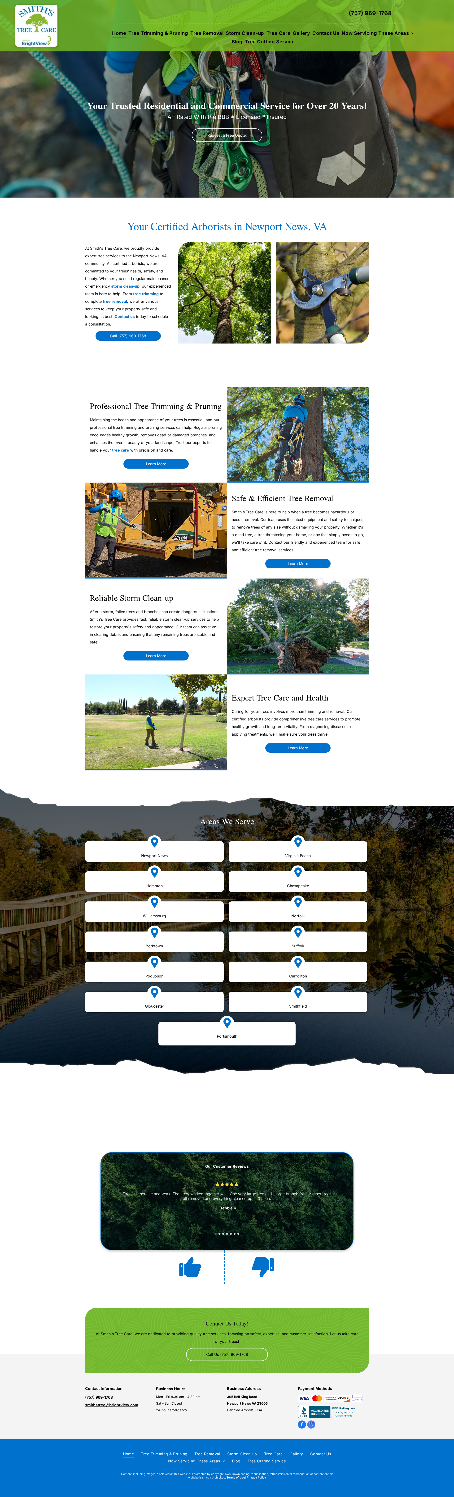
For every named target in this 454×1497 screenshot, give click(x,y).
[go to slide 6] (235, 1234)
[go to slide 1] (216, 1234)
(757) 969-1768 (370, 13)
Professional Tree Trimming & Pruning (156, 405)
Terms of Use (236, 1477)
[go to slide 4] (227, 1234)
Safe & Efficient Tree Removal (283, 497)
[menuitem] (119, 33)
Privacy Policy (256, 1477)
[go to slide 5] (231, 1234)
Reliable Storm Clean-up (131, 597)
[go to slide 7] (238, 1234)
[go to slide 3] (223, 1234)
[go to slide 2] (219, 1234)
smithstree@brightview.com (111, 1404)
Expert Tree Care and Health (280, 697)
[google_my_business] (311, 1425)
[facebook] (302, 1425)
